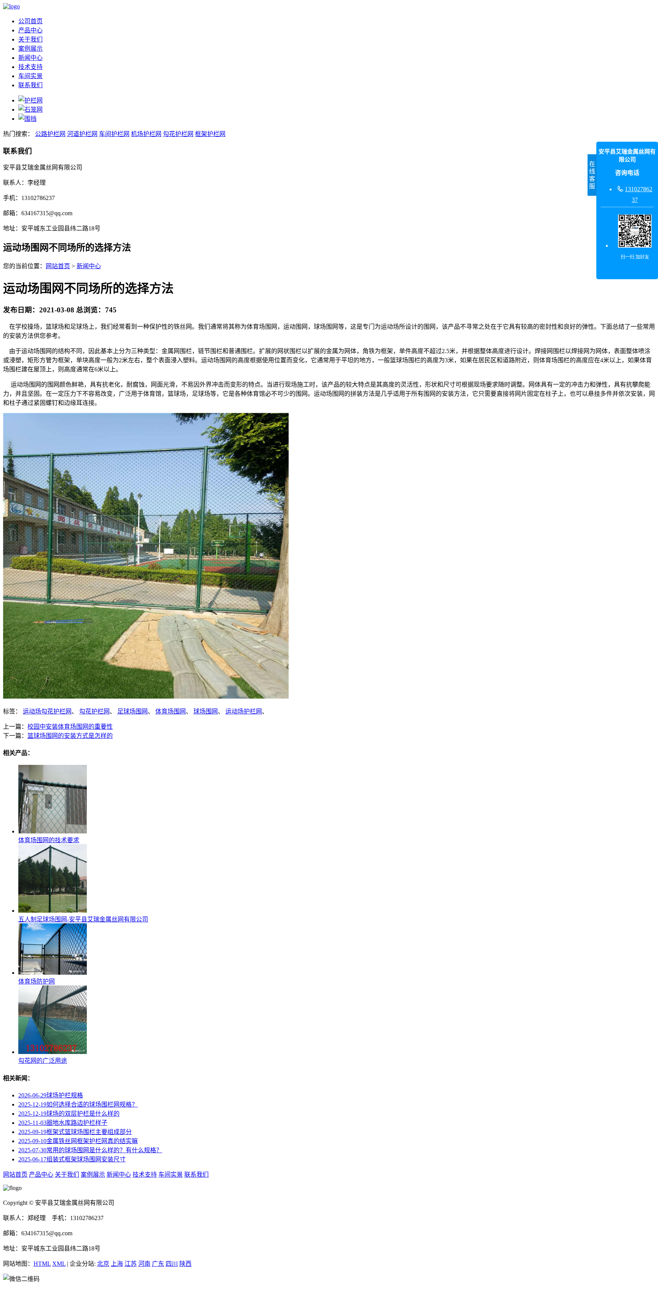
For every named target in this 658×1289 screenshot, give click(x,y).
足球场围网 (132, 711)
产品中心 (30, 30)
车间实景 (30, 76)
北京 (103, 1263)
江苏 (131, 1263)
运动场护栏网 (243, 711)
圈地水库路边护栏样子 (62, 1122)
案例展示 (30, 48)
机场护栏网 (146, 134)
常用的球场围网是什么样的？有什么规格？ (90, 1150)
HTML (42, 1263)
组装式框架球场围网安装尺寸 (72, 1159)
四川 (172, 1263)
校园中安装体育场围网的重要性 (70, 726)
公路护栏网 (50, 134)
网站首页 (58, 266)
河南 (144, 1263)
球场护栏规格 (50, 1095)
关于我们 (30, 39)
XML (58, 1263)
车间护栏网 (114, 134)
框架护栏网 (210, 134)
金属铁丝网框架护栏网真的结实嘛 (78, 1141)
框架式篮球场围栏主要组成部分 (75, 1132)
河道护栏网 (82, 134)
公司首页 (30, 21)
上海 (117, 1263)
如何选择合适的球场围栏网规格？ (78, 1104)
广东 (158, 1263)
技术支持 (30, 67)
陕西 (185, 1263)
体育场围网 (170, 711)
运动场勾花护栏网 (47, 711)
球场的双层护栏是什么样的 (69, 1113)
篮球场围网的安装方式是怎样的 (70, 735)
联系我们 (30, 85)
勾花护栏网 (178, 134)
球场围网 (205, 711)
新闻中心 (30, 57)
